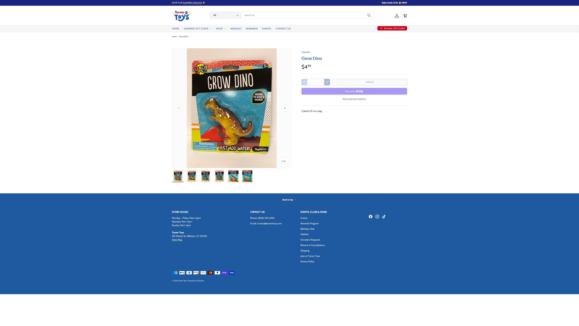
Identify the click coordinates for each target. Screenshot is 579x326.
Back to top (288, 199)
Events (304, 218)
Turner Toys (182, 281)
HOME (175, 28)
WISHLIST (236, 28)
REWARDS (252, 28)
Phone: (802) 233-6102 (262, 218)
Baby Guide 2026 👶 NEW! (394, 2)
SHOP (219, 28)
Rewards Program (310, 223)
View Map (177, 239)
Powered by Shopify (196, 281)
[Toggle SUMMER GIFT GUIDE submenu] (210, 28)
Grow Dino (184, 36)
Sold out (370, 82)
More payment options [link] (354, 98)
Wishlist (304, 234)
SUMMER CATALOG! (192, 2)
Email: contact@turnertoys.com (266, 223)
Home (174, 36)
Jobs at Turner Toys (310, 256)
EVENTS (266, 28)
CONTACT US (283, 28)
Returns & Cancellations (313, 245)
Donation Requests (310, 239)
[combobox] (291, 15)
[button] (405, 16)
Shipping (305, 250)
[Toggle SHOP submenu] (225, 28)
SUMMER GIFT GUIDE (196, 28)
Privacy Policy (307, 261)
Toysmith (305, 52)
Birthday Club (307, 228)
